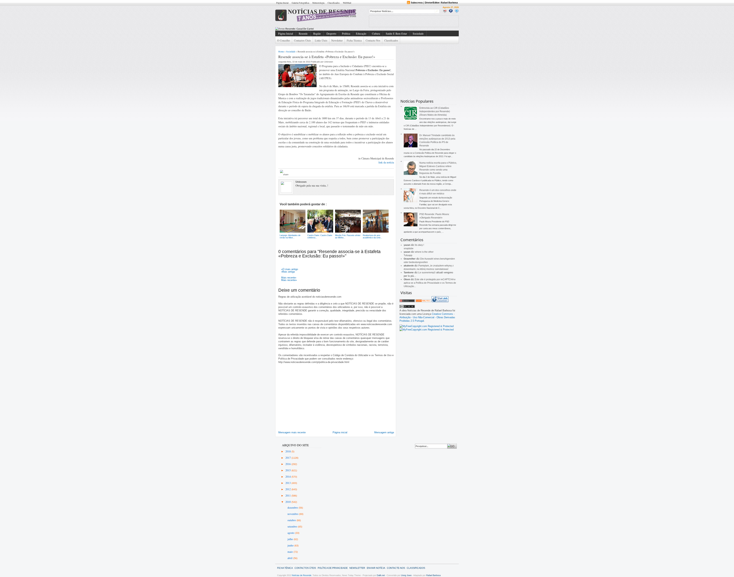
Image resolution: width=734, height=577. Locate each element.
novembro (293, 514)
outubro (292, 520)
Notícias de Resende (301, 575)
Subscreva (417, 2)
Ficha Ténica (285, 568)
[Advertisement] (414, 21)
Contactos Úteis (302, 40)
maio (290, 551)
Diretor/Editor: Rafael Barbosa (441, 2)
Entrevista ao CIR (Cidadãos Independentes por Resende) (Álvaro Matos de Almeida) (434, 111)
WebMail (347, 2)
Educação (361, 33)
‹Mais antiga (288, 271)
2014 (288, 476)
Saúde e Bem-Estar (396, 33)
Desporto (331, 33)
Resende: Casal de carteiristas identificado (309, 29)
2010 (288, 502)
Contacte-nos (373, 40)
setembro (292, 526)
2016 (288, 464)
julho (290, 539)
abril (290, 558)
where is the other (424, 252)
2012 (288, 489)
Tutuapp (408, 255)
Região (317, 33)
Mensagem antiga (384, 432)
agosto (291, 533)
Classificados (334, 2)
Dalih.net (381, 575)
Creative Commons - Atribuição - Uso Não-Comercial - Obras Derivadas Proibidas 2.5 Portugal (427, 317)
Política (346, 33)
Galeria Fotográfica (300, 2)
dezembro (293, 507)
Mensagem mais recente (292, 432)
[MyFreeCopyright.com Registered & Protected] (426, 326)
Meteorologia (318, 2)
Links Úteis (321, 40)
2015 (288, 470)
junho (290, 545)
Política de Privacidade (333, 568)
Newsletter (337, 40)
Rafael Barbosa (433, 575)
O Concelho (283, 40)
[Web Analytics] (423, 301)
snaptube (408, 248)
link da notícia (386, 162)
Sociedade (418, 33)
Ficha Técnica (354, 40)
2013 (288, 483)
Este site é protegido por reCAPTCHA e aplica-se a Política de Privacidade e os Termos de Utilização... (430, 283)
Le (420, 272)
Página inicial (340, 432)
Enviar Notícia (376, 568)
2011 (288, 495)
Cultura (376, 33)
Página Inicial (282, 2)
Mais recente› (288, 277)
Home (281, 51)
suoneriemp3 (428, 272)
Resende (303, 33)
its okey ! (419, 245)
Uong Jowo (406, 575)
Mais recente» (289, 280)
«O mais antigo (289, 269)
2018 (288, 451)
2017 (288, 457)
